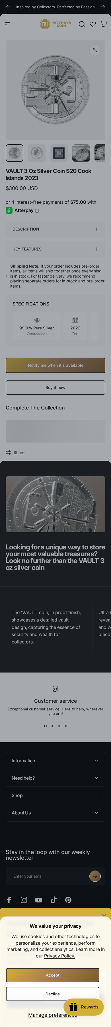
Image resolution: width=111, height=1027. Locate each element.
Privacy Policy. (59, 956)
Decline (53, 993)
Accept (52, 975)
